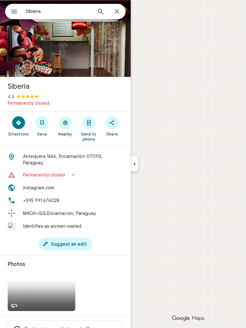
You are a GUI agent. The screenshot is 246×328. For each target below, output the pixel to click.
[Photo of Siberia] (65, 38)
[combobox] (59, 11)
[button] (65, 174)
